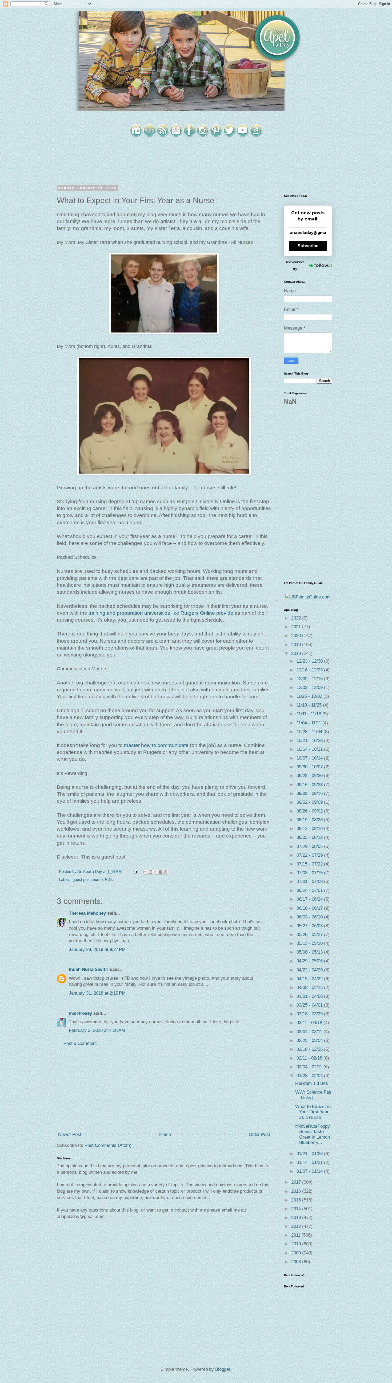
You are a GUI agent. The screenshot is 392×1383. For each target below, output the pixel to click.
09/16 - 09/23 (310, 784)
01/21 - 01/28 (310, 1153)
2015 (296, 1200)
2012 (296, 1226)
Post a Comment (80, 1043)
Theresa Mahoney (87, 913)
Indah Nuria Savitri (89, 969)
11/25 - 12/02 (310, 696)
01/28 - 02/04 (310, 1075)
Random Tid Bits (311, 1083)
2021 (296, 626)
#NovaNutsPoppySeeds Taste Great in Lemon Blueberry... (312, 1134)
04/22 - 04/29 (310, 969)
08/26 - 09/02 (310, 811)
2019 (296, 644)
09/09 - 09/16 (310, 793)
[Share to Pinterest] (165, 872)
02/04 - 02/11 (310, 1066)
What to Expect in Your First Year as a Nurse (313, 1112)
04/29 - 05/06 (310, 960)
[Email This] (145, 872)
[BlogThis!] (150, 872)
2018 (296, 653)
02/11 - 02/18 (310, 1058)
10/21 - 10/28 (310, 740)
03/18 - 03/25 (310, 1013)
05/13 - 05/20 (310, 943)
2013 (296, 1217)
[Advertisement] (164, 1089)
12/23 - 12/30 (310, 661)
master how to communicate (156, 745)
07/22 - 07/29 (310, 855)
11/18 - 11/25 (310, 705)
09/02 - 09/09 (310, 802)
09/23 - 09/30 (310, 775)
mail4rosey (80, 1013)
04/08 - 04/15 (310, 987)
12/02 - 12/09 (310, 687)
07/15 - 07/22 (310, 864)
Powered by (295, 265)
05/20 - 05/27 (310, 934)
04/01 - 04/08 (310, 996)
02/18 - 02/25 (310, 1049)
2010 (296, 1243)
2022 (296, 618)
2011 (296, 1235)
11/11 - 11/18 (309, 713)
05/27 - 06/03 (310, 925)
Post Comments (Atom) (108, 1145)
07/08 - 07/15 (310, 872)
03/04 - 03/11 (310, 1031)
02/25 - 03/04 (310, 1040)
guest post (82, 879)
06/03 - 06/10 (310, 917)
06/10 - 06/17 (310, 908)
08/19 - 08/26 (310, 819)
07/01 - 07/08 (310, 881)
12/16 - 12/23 (310, 669)
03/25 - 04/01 (310, 1005)
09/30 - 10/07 (310, 766)
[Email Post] (135, 871)
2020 (296, 635)
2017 (296, 1182)
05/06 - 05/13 (310, 952)
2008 (296, 1261)
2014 (296, 1208)
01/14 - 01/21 (310, 1162)
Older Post (259, 1134)
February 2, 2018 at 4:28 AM (97, 1030)
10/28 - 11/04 (310, 731)
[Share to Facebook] (160, 872)
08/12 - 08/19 (310, 828)
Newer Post (69, 1134)
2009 (296, 1252)
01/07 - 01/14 (310, 1171)
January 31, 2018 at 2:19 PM (97, 993)
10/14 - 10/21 (310, 749)
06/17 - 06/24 (310, 899)
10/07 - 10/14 (310, 758)
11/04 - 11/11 (309, 722)
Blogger (222, 1369)
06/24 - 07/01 (310, 890)
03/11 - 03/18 (310, 1022)
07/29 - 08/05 (310, 846)
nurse (98, 879)
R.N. (109, 879)
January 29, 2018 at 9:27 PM (97, 949)
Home (165, 1134)
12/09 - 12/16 (310, 678)
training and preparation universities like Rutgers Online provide (161, 613)
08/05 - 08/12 (310, 837)
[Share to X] (155, 872)
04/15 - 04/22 (310, 978)
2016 (296, 1191)
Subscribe (308, 246)
